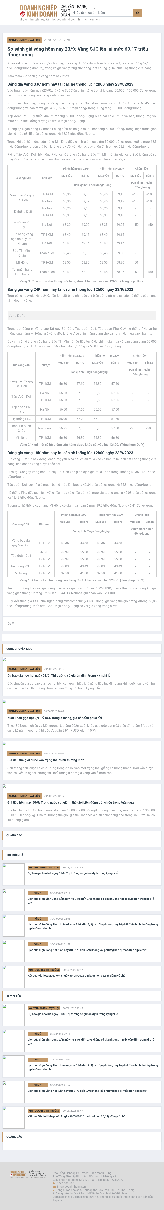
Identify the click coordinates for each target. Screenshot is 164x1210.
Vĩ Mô (37, 893)
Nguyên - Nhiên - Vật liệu (24, 40)
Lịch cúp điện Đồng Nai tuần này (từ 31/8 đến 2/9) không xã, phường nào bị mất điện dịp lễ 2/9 (87, 950)
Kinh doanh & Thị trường (44, 970)
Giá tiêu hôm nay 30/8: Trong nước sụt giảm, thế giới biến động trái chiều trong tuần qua (70, 802)
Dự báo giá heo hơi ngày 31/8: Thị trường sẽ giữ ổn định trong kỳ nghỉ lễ (58, 675)
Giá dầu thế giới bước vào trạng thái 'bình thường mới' (45, 760)
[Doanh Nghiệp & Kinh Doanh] (42, 12)
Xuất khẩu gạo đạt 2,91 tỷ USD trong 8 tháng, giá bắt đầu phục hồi (54, 718)
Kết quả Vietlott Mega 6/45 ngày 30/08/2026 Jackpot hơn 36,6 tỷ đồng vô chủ (76, 975)
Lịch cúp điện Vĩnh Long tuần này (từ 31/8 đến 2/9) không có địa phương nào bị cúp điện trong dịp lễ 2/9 (91, 900)
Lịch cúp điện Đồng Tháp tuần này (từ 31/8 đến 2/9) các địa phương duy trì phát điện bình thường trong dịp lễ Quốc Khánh (93, 926)
